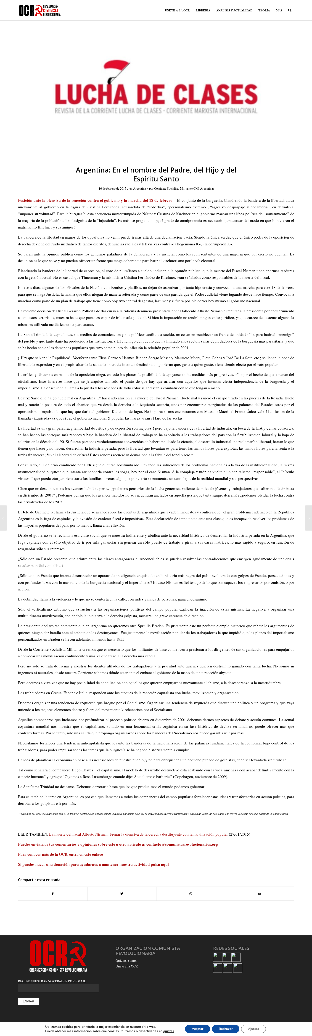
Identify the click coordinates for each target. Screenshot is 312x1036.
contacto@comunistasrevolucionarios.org (182, 844)
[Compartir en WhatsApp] (190, 894)
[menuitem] (177, 10)
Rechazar (226, 1029)
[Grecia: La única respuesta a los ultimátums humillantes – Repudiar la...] (308, 518)
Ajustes (253, 1029)
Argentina (139, 188)
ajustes (168, 1031)
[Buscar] (289, 10)
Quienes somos (126, 960)
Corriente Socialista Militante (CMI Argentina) (184, 188)
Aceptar (197, 1029)
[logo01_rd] (157, 96)
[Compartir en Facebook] (52, 894)
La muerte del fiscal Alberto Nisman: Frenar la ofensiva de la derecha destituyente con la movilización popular (138, 834)
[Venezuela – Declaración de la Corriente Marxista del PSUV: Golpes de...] (3, 518)
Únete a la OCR (127, 966)
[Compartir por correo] (259, 894)
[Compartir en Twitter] (121, 894)
